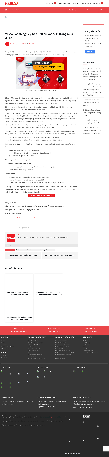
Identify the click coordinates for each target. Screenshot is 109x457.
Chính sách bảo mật (58, 417)
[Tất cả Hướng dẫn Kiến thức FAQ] (85, 10)
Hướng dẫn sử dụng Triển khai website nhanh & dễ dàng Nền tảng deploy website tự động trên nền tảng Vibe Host (92, 89)
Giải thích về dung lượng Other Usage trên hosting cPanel (92, 112)
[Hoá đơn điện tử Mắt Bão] (100, 443)
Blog (74, 3)
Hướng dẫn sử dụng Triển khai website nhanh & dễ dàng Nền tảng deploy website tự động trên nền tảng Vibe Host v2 (92, 74)
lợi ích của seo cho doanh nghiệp (36, 250)
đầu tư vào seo (21, 250)
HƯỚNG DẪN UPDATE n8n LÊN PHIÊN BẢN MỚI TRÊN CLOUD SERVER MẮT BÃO (92, 130)
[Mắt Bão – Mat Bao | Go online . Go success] (72, 428)
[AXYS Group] (86, 416)
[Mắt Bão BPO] (100, 428)
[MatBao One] (86, 443)
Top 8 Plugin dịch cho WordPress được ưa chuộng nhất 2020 (66, 255)
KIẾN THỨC (87, 337)
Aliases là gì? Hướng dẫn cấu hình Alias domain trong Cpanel (32, 255)
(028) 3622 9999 (54, 331)
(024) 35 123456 (90, 331)
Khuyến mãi (98, 3)
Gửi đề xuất (90, 51)
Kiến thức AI (51, 3)
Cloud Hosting (14, 10)
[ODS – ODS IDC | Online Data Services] (86, 428)
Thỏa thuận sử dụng (46, 417)
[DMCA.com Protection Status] (5, 375)
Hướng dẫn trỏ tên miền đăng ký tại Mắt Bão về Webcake (92, 102)
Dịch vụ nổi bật (84, 3)
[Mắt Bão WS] (72, 443)
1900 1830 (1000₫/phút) (18, 331)
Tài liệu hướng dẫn (64, 3)
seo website (51, 250)
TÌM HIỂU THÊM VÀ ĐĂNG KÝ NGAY (41, 196)
